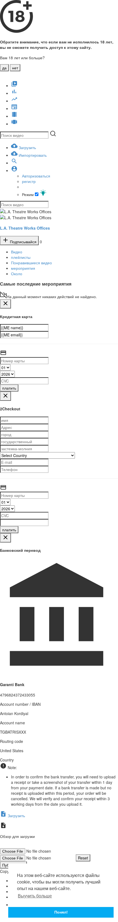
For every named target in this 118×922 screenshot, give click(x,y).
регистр (29, 181)
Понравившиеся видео (31, 262)
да (4, 67)
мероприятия (23, 268)
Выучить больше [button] (35, 896)
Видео (16, 251)
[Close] (5, 304)
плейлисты (20, 257)
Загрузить (16, 815)
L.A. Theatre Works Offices (25, 228)
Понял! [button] (61, 912)
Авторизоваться (36, 176)
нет (15, 67)
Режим (28, 194)
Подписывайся (22, 241)
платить (9, 388)
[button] (14, 170)
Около (16, 273)
